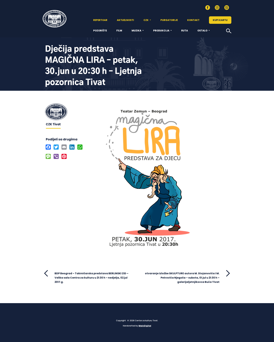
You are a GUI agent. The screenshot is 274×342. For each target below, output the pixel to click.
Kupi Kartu (220, 20)
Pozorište (100, 30)
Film (119, 30)
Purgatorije (169, 20)
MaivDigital (145, 325)
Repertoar (100, 20)
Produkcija (161, 30)
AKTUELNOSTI (125, 20)
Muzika (137, 30)
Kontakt (193, 20)
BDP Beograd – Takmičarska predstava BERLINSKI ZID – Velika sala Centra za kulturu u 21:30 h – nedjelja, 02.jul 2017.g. (91, 278)
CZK (146, 20)
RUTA (184, 30)
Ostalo (202, 30)
